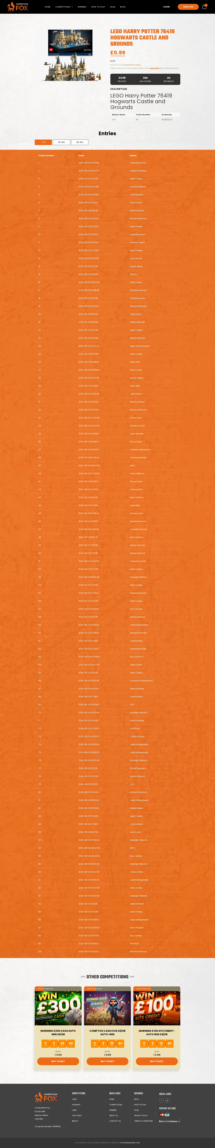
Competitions (62, 6)
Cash (74, 1099)
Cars (74, 1110)
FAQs (112, 6)
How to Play (98, 6)
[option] (70, 55)
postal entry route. (133, 65)
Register (188, 6)
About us (113, 1115)
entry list (154, 68)
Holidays (76, 1104)
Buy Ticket (58, 1061)
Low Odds (76, 1115)
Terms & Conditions (143, 1121)
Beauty (75, 1121)
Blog (123, 6)
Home (47, 6)
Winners (82, 6)
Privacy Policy (141, 1115)
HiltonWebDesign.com (130, 1143)
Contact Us (115, 1121)
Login (166, 6)
